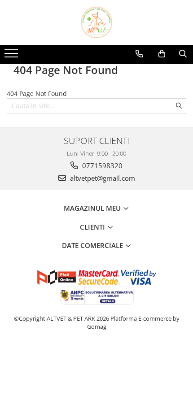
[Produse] (12, 56)
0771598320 (101, 165)
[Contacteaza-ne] (139, 54)
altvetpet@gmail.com (101, 178)
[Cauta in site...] (183, 54)
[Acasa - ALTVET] (96, 22)
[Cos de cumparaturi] (161, 54)
